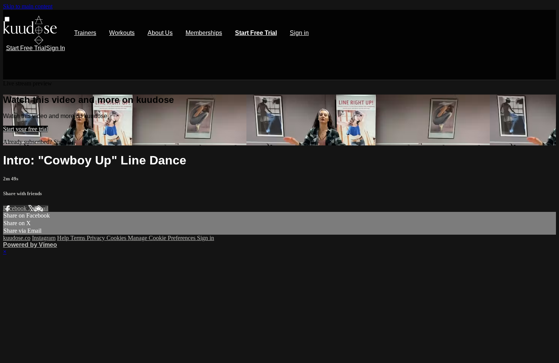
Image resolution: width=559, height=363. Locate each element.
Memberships (204, 33)
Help (63, 238)
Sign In (55, 48)
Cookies (117, 238)
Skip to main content (27, 6)
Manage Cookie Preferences (162, 238)
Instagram (44, 238)
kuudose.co (16, 238)
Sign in (299, 33)
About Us (160, 33)
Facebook (15, 208)
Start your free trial (25, 129)
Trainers (85, 33)
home (30, 30)
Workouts (122, 33)
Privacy (96, 238)
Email (41, 208)
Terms (78, 238)
